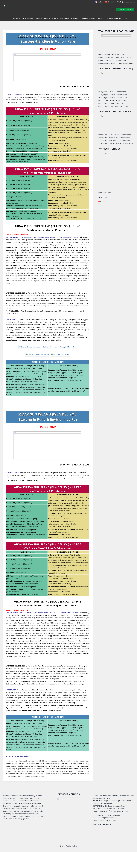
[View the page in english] (96, 2)
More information (104, 192)
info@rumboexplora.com (128, 2)
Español (110, 2)
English (100, 2)
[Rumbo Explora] (21, 9)
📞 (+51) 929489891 (125, 9)
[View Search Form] (126, 18)
